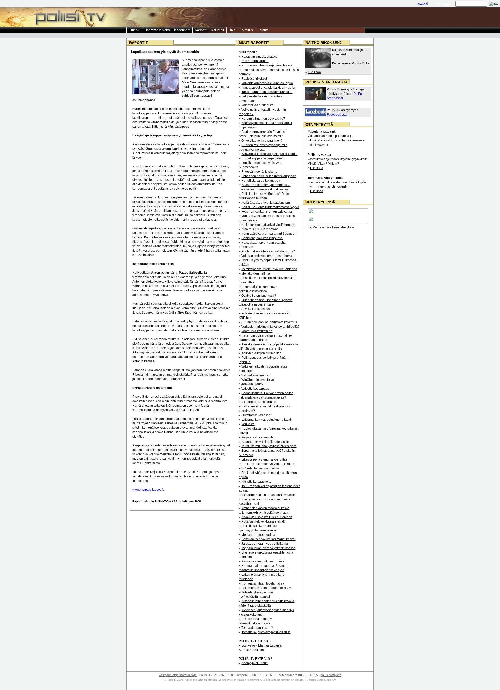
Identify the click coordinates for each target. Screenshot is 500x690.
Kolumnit (217, 30)
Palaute (263, 30)
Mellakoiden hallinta (255, 273)
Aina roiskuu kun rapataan (260, 229)
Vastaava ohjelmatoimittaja (178, 675)
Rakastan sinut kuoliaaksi (259, 56)
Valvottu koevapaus (255, 388)
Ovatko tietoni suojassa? (258, 295)
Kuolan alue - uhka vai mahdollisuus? (268, 251)
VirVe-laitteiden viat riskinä (260, 468)
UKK (232, 30)
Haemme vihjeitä (157, 30)
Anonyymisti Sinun (254, 663)
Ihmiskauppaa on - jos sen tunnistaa (266, 92)
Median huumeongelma (258, 535)
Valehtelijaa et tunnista (257, 105)
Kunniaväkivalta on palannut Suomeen (268, 233)
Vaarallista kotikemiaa (256, 331)
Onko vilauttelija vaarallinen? (262, 140)
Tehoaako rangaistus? (257, 628)
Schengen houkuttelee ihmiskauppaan (268, 176)
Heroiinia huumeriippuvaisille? (263, 118)
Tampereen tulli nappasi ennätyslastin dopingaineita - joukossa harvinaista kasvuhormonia (267, 499)
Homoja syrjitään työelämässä (262, 583)
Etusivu (134, 30)
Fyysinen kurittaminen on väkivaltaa (266, 211)
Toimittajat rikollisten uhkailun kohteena (269, 269)
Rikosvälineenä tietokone (259, 171)
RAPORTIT (138, 43)
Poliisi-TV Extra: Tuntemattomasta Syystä (270, 207)
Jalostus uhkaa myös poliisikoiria (264, 543)
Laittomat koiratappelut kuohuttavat (266, 419)
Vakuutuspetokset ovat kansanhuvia (266, 256)
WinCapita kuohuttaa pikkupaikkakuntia (269, 154)
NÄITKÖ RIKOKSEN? (323, 43)
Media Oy (329, 679)
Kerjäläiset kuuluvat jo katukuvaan (265, 202)
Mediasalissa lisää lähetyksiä (333, 227)
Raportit (201, 30)
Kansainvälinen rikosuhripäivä (262, 561)
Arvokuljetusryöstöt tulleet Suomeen (266, 517)
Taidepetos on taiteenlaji (258, 402)
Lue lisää (314, 72)
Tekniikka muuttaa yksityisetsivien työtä (268, 446)
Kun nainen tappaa (254, 61)
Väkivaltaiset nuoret (255, 375)
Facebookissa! (337, 114)
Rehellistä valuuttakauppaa (260, 180)
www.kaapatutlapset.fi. (148, 490)
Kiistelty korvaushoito (256, 481)
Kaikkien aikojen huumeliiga (261, 353)
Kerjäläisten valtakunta (257, 437)
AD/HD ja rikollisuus (255, 309)
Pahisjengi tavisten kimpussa (262, 238)
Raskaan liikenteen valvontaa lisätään (268, 464)
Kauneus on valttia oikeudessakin (265, 442)
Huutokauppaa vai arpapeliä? (262, 158)
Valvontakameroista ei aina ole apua (267, 83)
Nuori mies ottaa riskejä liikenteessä (266, 65)
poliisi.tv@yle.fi (318, 145)
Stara (320, 679)
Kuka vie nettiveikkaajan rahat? (263, 521)
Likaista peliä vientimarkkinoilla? (264, 459)
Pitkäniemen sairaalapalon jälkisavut (267, 588)
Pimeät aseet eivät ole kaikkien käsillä (268, 87)
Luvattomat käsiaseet (256, 415)
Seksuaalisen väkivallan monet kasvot (268, 539)
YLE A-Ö (422, 3)
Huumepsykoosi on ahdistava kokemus (269, 322)
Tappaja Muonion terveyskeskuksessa (268, 548)
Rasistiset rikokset (254, 78)
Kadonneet (182, 30)
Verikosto (247, 424)
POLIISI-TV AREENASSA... (328, 82)
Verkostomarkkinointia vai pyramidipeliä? (270, 326)
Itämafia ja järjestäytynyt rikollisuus (265, 632)
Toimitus (246, 30)
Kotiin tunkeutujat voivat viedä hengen (268, 225)
